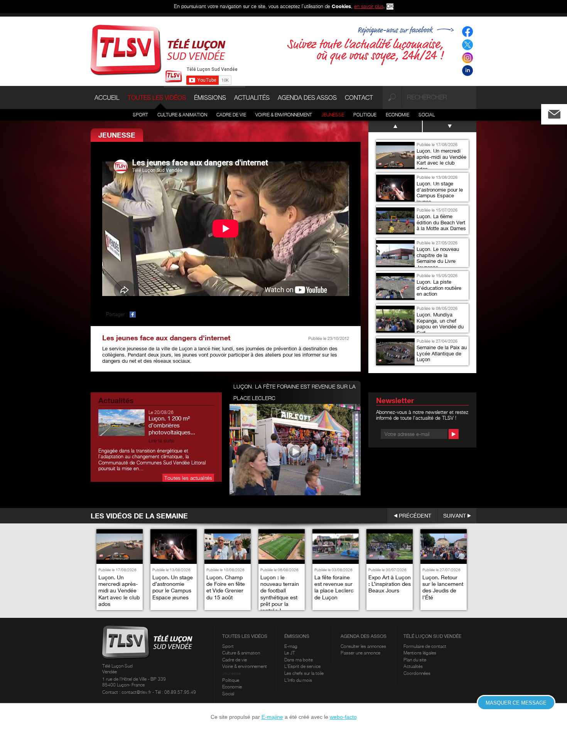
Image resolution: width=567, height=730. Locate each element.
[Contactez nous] (560, 112)
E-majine (272, 717)
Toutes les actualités (188, 477)
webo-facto (343, 717)
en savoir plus (368, 6)
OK (389, 6)
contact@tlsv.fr (137, 692)
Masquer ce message (516, 703)
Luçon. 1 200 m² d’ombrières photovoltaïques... (171, 425)
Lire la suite (161, 441)
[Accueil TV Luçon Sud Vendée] (158, 49)
